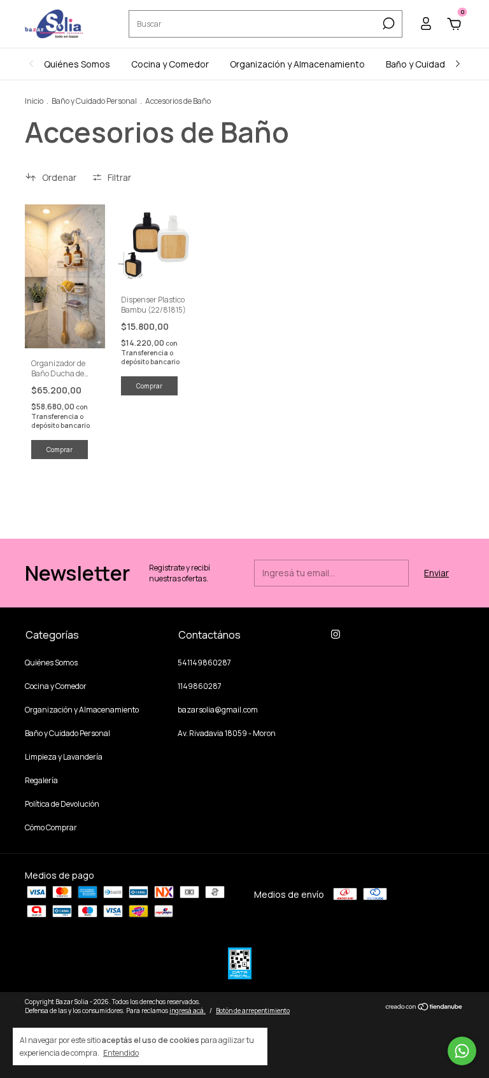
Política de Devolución (62, 803)
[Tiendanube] (424, 1008)
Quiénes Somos (77, 64)
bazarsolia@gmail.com (218, 709)
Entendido (121, 1052)
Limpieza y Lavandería (64, 756)
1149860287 (200, 686)
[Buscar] (387, 23)
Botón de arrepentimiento (253, 1010)
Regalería (41, 780)
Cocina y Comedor (170, 64)
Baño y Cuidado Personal (94, 101)
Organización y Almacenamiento (297, 64)
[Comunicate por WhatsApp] (462, 1051)
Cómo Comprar (51, 827)
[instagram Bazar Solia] (335, 634)
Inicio (34, 101)
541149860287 (204, 662)
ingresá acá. (187, 1010)
